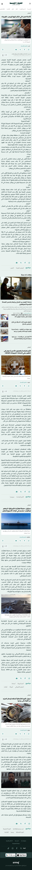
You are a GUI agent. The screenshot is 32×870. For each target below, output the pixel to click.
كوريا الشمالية (20, 831)
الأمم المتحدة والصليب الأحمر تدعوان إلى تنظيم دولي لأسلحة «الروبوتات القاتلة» (17, 351)
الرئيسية (29, 7)
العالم (17, 7)
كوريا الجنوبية (7, 827)
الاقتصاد (8, 7)
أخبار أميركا (21, 682)
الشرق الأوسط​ (22, 7)
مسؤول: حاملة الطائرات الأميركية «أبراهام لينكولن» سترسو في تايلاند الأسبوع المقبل (16, 508)
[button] (16, 778)
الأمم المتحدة (20, 496)
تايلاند (5, 686)
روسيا (12, 831)
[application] (16, 778)
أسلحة (13, 682)
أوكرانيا (7, 831)
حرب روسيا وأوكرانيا (18, 827)
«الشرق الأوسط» (24, 44)
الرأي (13, 7)
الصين (12, 267)
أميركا (11, 686)
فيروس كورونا (20, 267)
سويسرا (12, 496)
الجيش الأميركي (19, 686)
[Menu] (30, 3)
